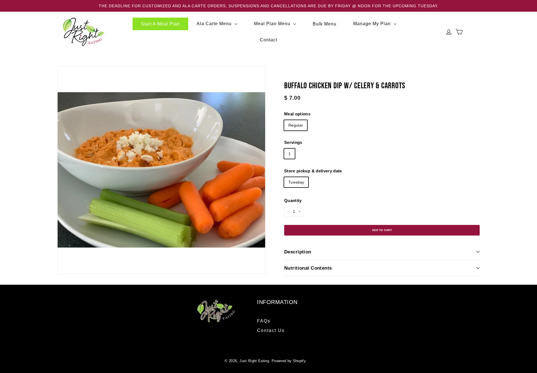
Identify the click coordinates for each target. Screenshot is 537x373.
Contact (268, 39)
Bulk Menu (324, 23)
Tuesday (296, 182)
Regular (295, 125)
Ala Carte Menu (215, 23)
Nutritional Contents (308, 268)
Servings (293, 142)
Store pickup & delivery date (313, 170)
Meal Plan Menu (273, 23)
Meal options (297, 113)
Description (297, 252)
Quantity (293, 200)
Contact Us (271, 330)
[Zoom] (161, 170)
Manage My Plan (372, 23)
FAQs (263, 321)
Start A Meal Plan (160, 23)
